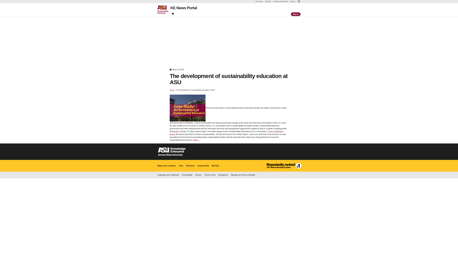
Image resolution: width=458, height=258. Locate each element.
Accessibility (187, 175)
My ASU (268, 1)
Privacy (198, 175)
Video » (196, 140)
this (177, 131)
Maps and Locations (166, 166)
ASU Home (259, 1)
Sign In (293, 1)
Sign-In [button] (296, 14)
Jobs (181, 166)
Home (172, 90)
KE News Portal (183, 8)
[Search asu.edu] (299, 1)
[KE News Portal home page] (172, 14)
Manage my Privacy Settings (243, 175)
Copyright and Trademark (168, 175)
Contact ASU (203, 166)
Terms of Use (210, 175)
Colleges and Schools (281, 1)
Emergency (223, 175)
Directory (190, 166)
